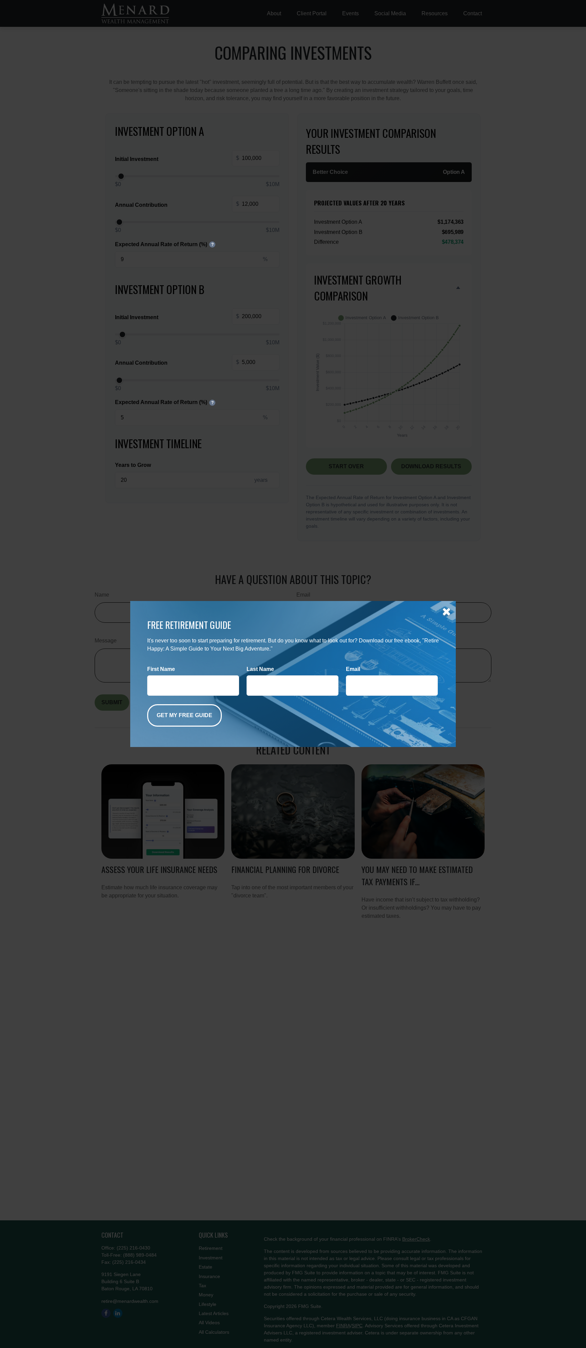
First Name (161, 669)
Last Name (260, 669)
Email (353, 669)
